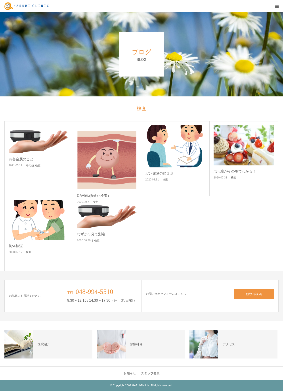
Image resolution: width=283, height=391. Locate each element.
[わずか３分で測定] (107, 214)
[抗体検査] (39, 220)
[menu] (277, 6)
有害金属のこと (21, 159)
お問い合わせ (254, 294)
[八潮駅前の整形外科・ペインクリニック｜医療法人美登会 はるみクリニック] (26, 6)
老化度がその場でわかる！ (235, 171)
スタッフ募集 (150, 373)
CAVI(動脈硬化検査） (94, 195)
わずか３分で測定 (91, 234)
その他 (30, 165)
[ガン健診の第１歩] (175, 146)
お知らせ (130, 373)
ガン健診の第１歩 (159, 173)
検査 (37, 165)
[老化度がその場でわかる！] (244, 145)
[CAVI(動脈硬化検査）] (107, 157)
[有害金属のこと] (39, 139)
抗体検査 (16, 246)
